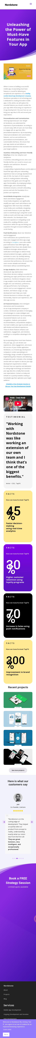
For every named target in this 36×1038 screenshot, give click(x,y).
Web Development (10, 1019)
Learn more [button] (7, 1029)
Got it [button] (6, 1034)
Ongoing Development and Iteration (16, 1014)
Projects (7, 994)
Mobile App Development (12, 1010)
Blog (5, 999)
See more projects (18, 770)
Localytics (15, 242)
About (6, 990)
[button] (31, 821)
